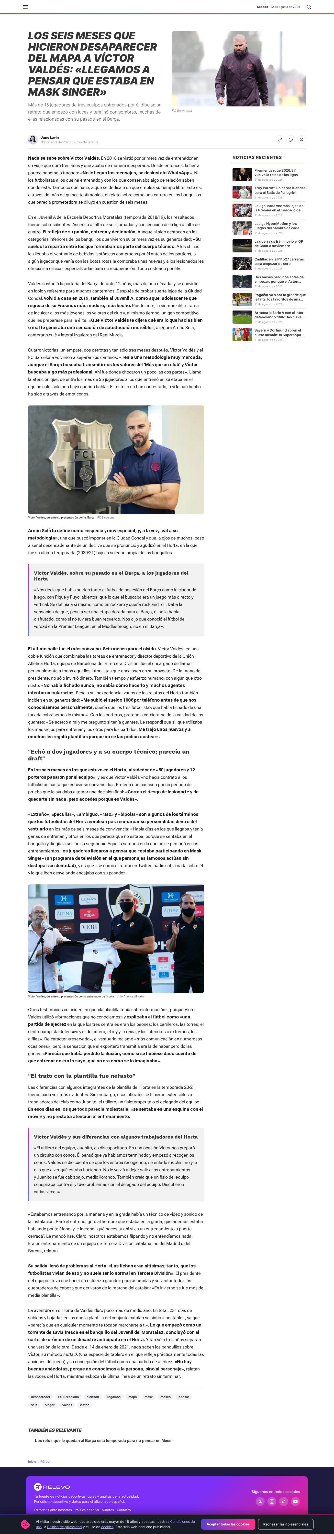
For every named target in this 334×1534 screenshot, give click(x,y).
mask (149, 1397)
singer (50, 1405)
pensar (183, 1397)
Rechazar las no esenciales (285, 1524)
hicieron (93, 1397)
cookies (107, 1527)
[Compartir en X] (301, 139)
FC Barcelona (68, 1397)
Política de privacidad (64, 1527)
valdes (67, 1405)
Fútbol (45, 1461)
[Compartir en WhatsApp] (290, 139)
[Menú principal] (25, 7)
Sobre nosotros (60, 1510)
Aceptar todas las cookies (228, 1524)
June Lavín (50, 137)
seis (34, 1405)
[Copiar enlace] (280, 139)
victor (84, 1405)
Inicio (32, 1461)
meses (165, 1397)
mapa (132, 1397)
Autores (108, 1510)
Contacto (124, 1510)
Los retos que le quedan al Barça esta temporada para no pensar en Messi (103, 1441)
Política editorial (87, 1510)
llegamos (114, 1397)
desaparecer (40, 1397)
